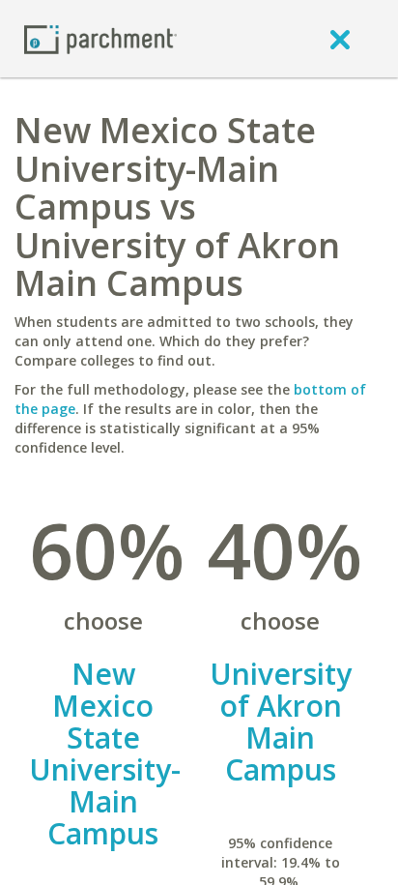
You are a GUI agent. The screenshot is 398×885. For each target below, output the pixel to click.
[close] (340, 38)
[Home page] (100, 38)
